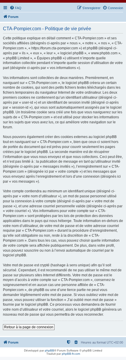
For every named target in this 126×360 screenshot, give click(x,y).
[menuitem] (15, 7)
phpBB (49, 350)
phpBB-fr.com (71, 353)
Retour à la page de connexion (28, 327)
